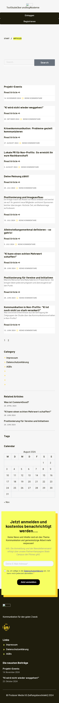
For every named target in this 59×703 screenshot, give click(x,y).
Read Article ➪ (12, 92)
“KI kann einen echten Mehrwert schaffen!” (23, 255)
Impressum (12, 358)
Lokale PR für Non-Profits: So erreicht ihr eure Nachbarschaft (28, 154)
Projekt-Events (13, 86)
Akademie (34, 7)
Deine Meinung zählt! (16, 176)
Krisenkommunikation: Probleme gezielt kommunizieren (28, 130)
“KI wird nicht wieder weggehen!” (23, 107)
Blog (27, 7)
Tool (9, 7)
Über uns (21, 7)
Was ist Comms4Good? (16, 402)
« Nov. (7, 502)
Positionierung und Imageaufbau (23, 197)
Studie (14, 7)
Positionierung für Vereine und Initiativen (28, 277)
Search (45, 62)
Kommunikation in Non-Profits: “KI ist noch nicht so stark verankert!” (26, 308)
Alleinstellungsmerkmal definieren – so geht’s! (27, 231)
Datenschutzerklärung (17, 362)
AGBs (9, 366)
